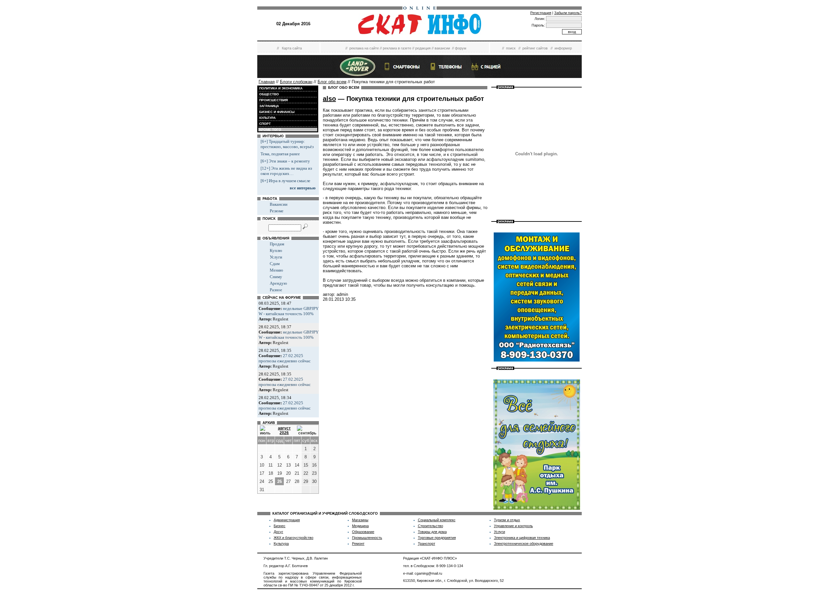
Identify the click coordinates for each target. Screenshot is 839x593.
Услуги (276, 257)
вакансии (442, 48)
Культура (281, 543)
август (284, 428)
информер (563, 48)
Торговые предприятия (437, 538)
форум (460, 48)
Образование (363, 532)
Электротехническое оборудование (523, 543)
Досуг (278, 532)
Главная (267, 81)
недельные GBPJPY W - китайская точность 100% (289, 311)
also (329, 98)
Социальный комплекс (437, 520)
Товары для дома (432, 532)
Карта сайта (292, 48)
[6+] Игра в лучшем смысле (285, 180)
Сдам (275, 263)
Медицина (360, 526)
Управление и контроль (513, 526)
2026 (284, 432)
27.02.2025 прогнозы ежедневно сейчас (285, 358)
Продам (277, 243)
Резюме (276, 210)
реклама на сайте (364, 48)
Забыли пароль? (568, 13)
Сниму (276, 276)
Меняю (276, 270)
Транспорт (426, 543)
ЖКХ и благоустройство (293, 538)
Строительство (430, 526)
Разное (276, 289)
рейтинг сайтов (535, 48)
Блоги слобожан (296, 81)
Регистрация (540, 13)
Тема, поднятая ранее (280, 153)
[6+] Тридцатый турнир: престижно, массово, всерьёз (287, 144)
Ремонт (358, 543)
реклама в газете (397, 48)
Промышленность (367, 538)
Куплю (276, 250)
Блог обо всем (332, 81)
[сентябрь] (306, 430)
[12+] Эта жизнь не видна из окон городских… (286, 171)
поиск (511, 48)
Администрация (287, 520)
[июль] (266, 430)
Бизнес (279, 526)
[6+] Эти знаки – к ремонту (285, 161)
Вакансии (278, 204)
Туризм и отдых (507, 520)
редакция (423, 48)
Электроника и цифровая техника (522, 538)
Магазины (360, 520)
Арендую (278, 283)
